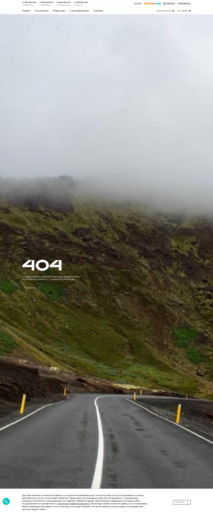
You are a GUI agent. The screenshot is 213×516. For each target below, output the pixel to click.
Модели (26, 10)
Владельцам (59, 10)
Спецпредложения (79, 10)
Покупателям (41, 10)
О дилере (98, 10)
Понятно (179, 502)
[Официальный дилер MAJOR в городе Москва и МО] (177, 3)
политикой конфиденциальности (73, 503)
